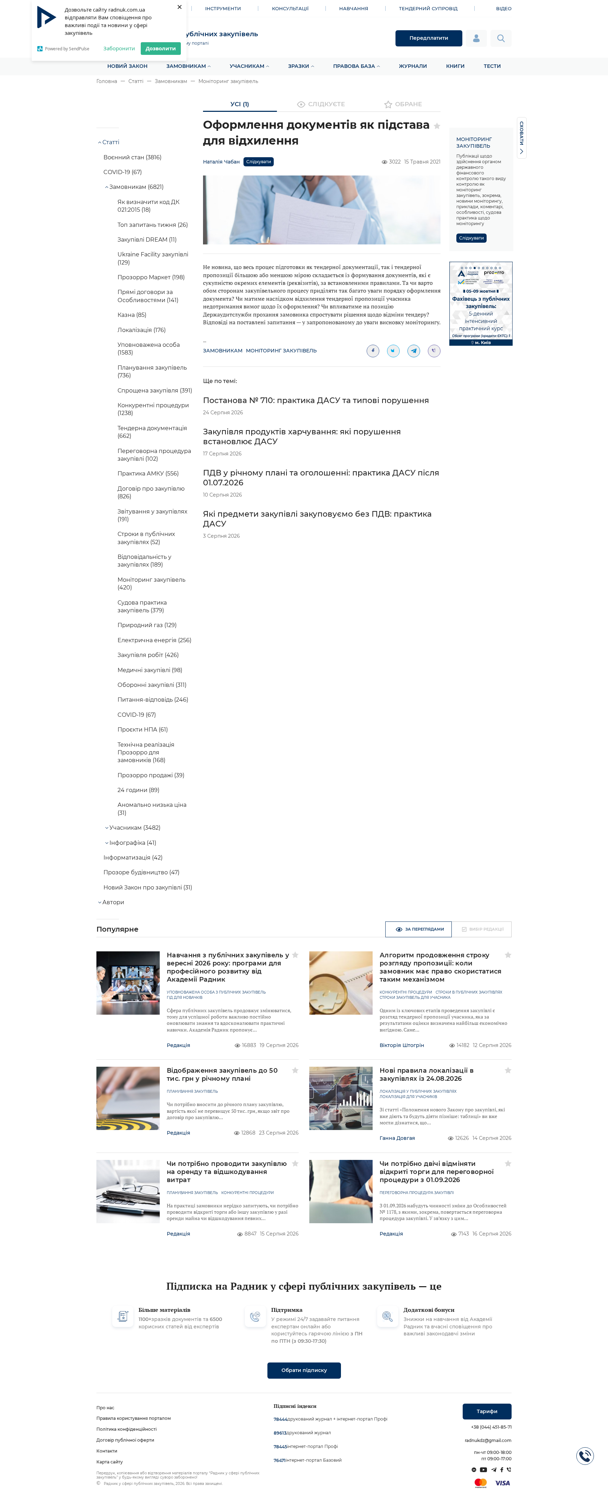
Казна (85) (132, 315)
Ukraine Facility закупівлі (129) (153, 258)
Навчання (353, 8)
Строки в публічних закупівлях (469, 992)
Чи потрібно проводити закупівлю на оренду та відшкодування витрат (227, 1172)
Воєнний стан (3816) (132, 157)
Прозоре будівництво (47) (141, 872)
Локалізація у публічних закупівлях (418, 1091)
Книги (455, 66)
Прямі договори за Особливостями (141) (148, 296)
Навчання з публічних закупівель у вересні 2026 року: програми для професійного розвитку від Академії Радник (228, 967)
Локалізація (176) (142, 330)
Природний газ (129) (147, 625)
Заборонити (119, 48)
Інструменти (223, 8)
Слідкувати (258, 161)
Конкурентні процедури (406, 992)
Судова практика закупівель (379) (142, 606)
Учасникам (247, 66)
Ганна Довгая (397, 1138)
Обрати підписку (304, 1370)
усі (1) (239, 104)
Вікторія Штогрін (402, 1045)
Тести (492, 66)
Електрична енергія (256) (154, 640)
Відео (504, 8)
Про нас (105, 1407)
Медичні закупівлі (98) (150, 670)
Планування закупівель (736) (152, 371)
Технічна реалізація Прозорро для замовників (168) (146, 752)
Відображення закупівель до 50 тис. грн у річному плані (222, 1075)
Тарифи (487, 1411)
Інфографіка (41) (132, 843)
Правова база (354, 66)
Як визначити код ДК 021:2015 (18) (148, 206)
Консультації (290, 8)
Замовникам (186, 66)
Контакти (106, 1451)
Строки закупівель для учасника (415, 998)
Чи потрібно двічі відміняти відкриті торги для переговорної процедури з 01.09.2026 (437, 1172)
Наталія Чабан (221, 162)
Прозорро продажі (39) (151, 775)
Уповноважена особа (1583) (149, 349)
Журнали (413, 66)
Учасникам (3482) (134, 827)
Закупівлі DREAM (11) (147, 239)
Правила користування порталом (133, 1418)
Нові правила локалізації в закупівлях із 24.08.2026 (427, 1075)
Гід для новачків (184, 998)
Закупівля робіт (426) (148, 655)
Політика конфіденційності (126, 1429)
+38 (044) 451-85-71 (491, 1427)
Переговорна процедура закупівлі (417, 1193)
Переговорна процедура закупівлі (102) (154, 455)
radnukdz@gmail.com (488, 1440)
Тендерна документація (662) (152, 432)
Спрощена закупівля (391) (155, 390)
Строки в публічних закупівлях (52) (146, 538)
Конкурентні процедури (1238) (153, 409)
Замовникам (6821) (136, 187)
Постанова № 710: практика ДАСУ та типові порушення (316, 400)
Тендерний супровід (428, 8)
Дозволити (161, 48)
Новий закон (127, 66)
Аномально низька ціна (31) (152, 809)
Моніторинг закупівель (228, 81)
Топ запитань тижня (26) (153, 225)
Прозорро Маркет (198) (151, 277)
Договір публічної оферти (125, 1440)
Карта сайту (109, 1461)
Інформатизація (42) (133, 857)
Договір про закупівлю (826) (151, 492)
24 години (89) (138, 790)
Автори (113, 902)
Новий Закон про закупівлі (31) (147, 887)
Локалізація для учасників (408, 1097)
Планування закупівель (192, 1091)
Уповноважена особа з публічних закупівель (216, 992)
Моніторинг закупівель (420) (151, 583)
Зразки (298, 66)
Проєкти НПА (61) (143, 729)
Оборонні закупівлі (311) (152, 685)
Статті (136, 81)
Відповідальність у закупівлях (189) (144, 561)
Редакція (178, 1045)
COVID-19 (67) (122, 172)
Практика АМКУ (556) (148, 473)
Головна (106, 81)
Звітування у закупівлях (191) (152, 515)
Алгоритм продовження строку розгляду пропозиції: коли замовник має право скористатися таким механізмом (441, 967)
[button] (462, 268)
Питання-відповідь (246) (153, 699)
